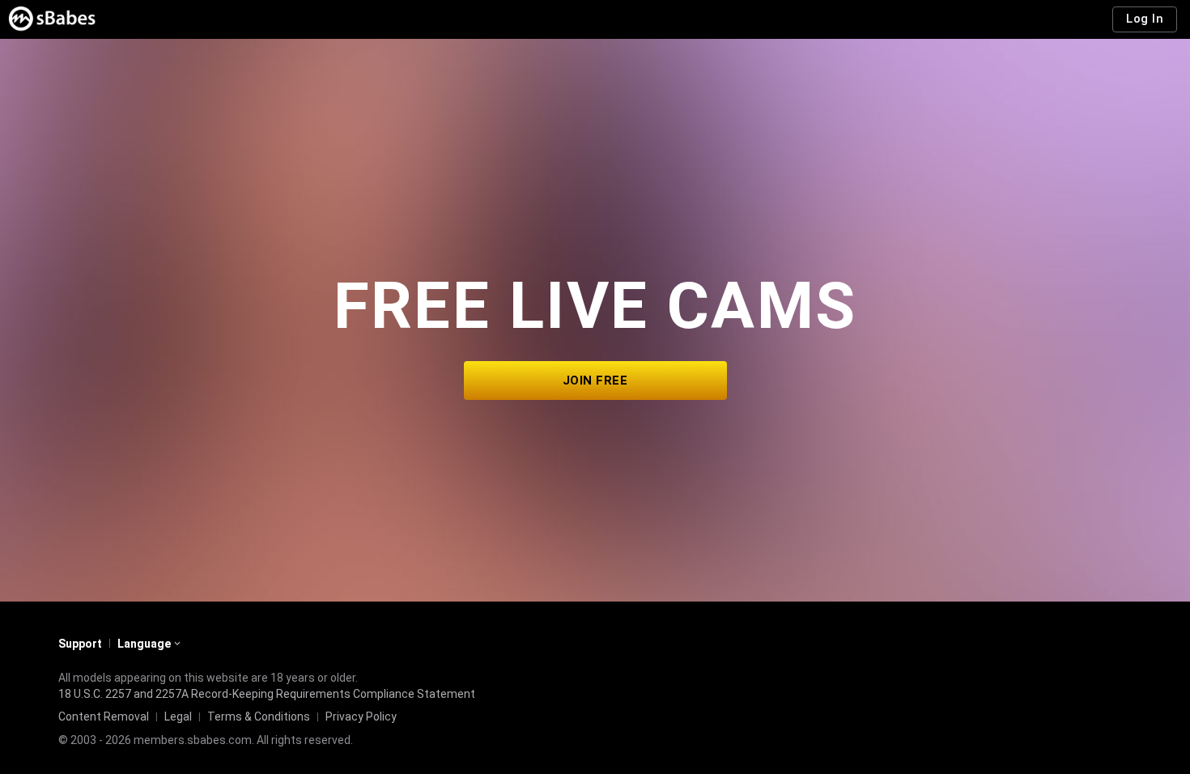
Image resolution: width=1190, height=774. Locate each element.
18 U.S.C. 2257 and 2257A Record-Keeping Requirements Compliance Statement (266, 693)
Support (80, 643)
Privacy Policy (361, 716)
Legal (178, 716)
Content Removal (103, 716)
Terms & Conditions (258, 716)
